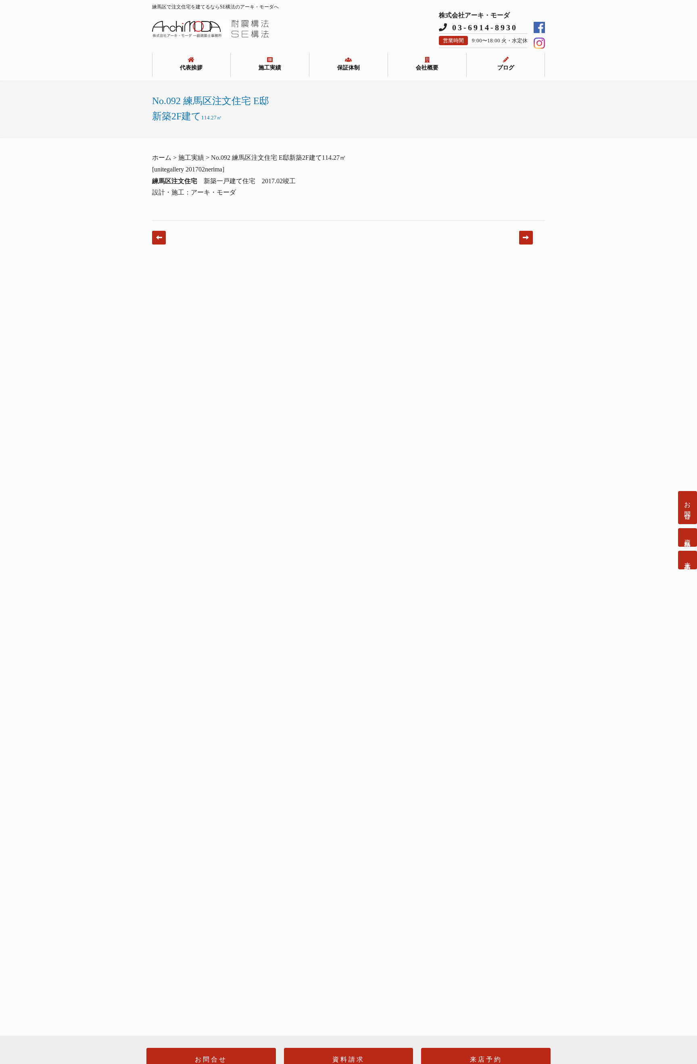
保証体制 (348, 68)
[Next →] (526, 238)
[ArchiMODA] (210, 35)
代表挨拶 (191, 68)
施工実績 (270, 68)
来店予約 (687, 560)
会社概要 (427, 68)
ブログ (505, 68)
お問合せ (687, 507)
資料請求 (687, 537)
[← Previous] (159, 238)
